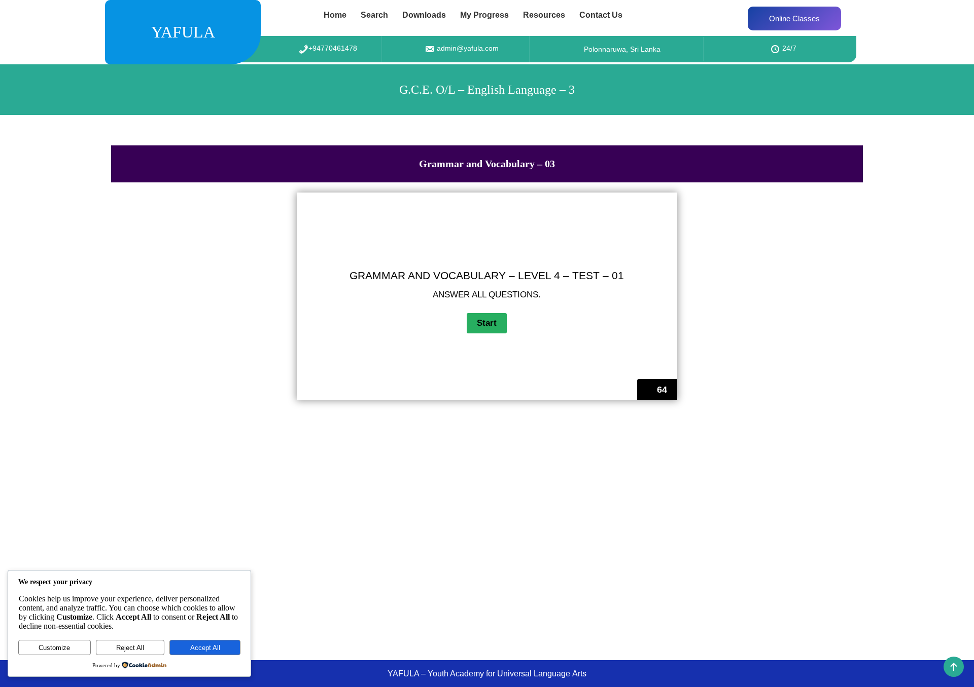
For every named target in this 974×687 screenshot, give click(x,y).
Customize (54, 648)
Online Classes (794, 18)
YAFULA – (408, 673)
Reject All (130, 648)
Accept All (205, 648)
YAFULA (183, 32)
